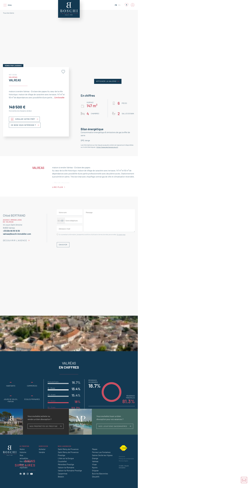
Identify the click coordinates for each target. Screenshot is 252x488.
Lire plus (57, 187)
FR (116, 5)
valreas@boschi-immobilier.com (17, 234)
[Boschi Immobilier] (69, 9)
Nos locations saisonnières (113, 426)
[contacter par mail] (244, 480)
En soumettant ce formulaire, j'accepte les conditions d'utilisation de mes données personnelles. (92, 234)
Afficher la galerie (108, 81)
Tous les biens (8, 13)
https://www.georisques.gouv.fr (107, 147)
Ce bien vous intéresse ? (23, 125)
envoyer (63, 245)
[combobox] (61, 221)
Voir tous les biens (23, 477)
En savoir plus (121, 234)
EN (119, 5)
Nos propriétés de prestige (44, 426)
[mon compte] (132, 5)
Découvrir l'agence (15, 240)
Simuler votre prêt (25, 119)
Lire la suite (59, 97)
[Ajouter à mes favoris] (63, 71)
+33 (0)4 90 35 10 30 (11, 231)
